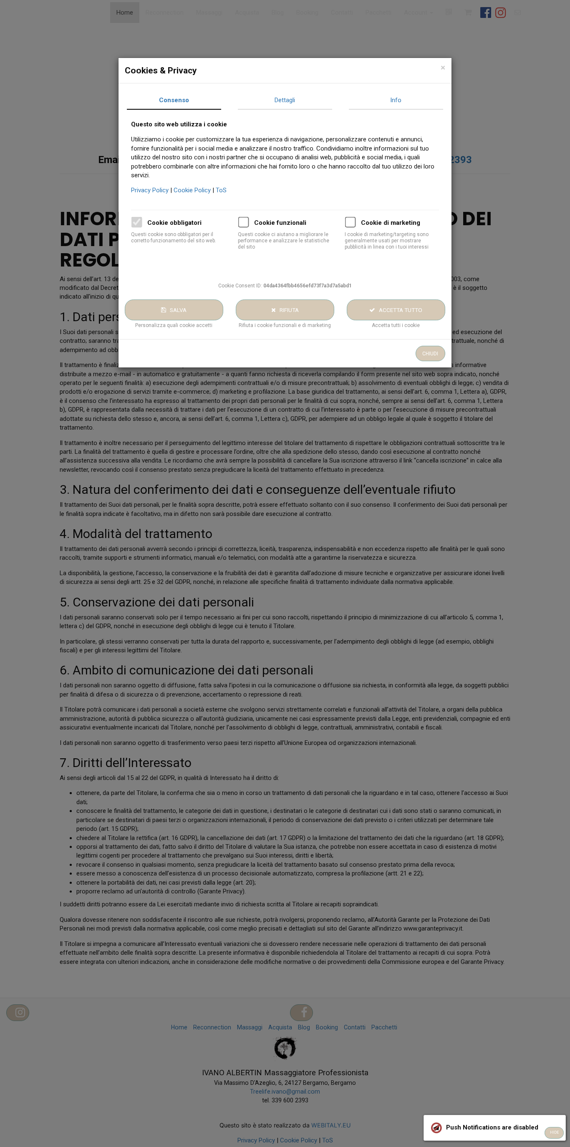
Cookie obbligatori (174, 222)
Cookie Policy (193, 190)
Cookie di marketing (390, 222)
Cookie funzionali (280, 222)
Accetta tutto (398, 310)
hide (554, 1132)
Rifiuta (287, 310)
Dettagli (285, 100)
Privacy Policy (150, 190)
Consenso (174, 100)
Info (395, 100)
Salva (176, 310)
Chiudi (430, 354)
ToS (221, 190)
